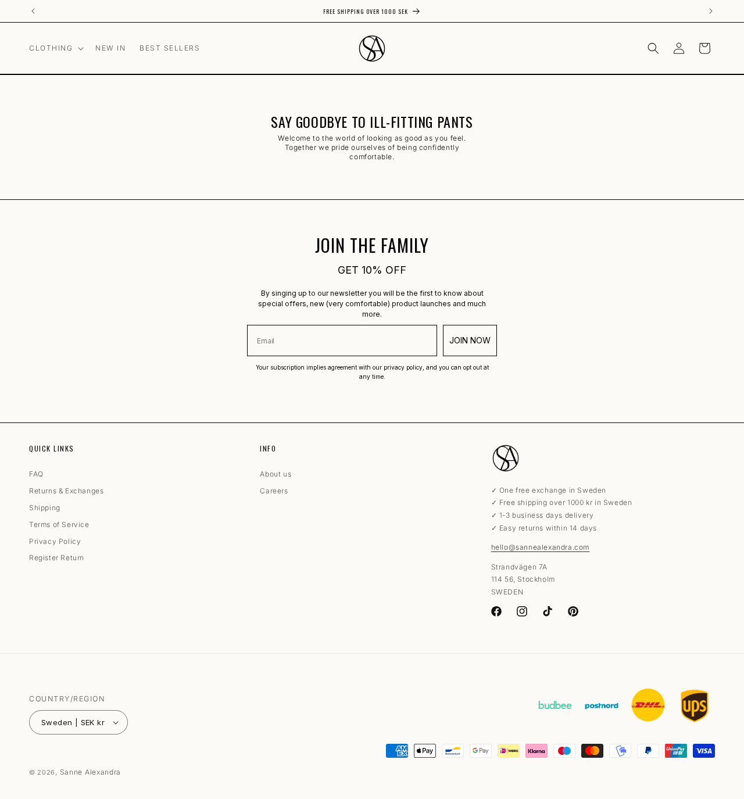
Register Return (56, 558)
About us (275, 476)
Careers (274, 491)
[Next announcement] (711, 11)
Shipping (44, 507)
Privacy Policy (55, 541)
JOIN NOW (470, 340)
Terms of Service (59, 524)
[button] (55, 48)
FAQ (36, 476)
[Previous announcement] (33, 11)
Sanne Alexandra (90, 772)
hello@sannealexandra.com (540, 547)
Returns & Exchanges (66, 491)
